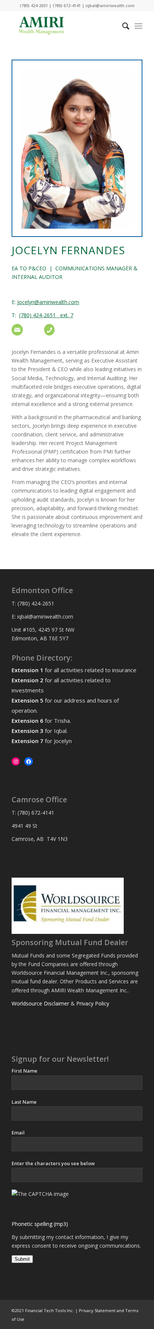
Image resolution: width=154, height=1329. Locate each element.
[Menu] (138, 26)
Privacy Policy (92, 1003)
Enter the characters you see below (53, 1163)
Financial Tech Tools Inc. (50, 1310)
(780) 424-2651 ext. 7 (46, 315)
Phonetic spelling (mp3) (40, 1223)
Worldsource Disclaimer (40, 1003)
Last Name (24, 1101)
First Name (24, 1070)
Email (18, 1132)
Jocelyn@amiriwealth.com (48, 302)
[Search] (122, 26)
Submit (22, 1259)
